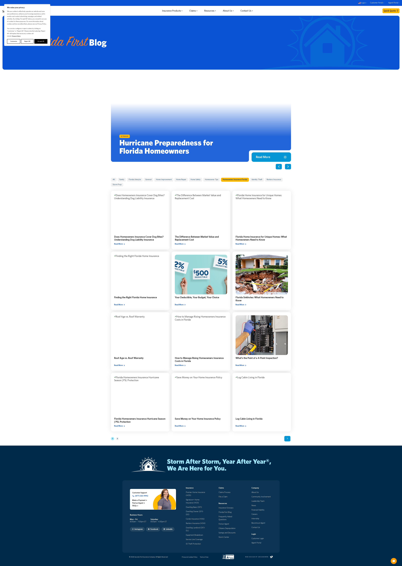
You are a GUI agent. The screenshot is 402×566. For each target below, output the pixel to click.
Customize (13, 41)
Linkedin (169, 529)
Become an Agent (258, 523)
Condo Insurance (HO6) (195, 519)
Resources (209, 11)
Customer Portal (376, 3)
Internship (255, 519)
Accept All (41, 41)
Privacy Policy (16, 36)
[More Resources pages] (215, 10)
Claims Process (224, 492)
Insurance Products (171, 11)
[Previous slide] (279, 166)
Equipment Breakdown (194, 535)
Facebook (154, 529)
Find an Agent (137, 503)
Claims (192, 11)
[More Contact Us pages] (252, 10)
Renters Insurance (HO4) (195, 523)
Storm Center (224, 537)
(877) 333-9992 (141, 496)
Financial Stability (257, 510)
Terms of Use (204, 557)
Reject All (27, 41)
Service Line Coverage (194, 539)
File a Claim (223, 497)
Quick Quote (390, 11)
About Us (227, 11)
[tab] (274, 73)
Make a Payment (139, 500)
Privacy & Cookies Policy (189, 557)
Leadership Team (257, 501)
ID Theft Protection (193, 544)
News (253, 506)
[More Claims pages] (197, 10)
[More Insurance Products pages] (182, 10)
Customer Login (257, 539)
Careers (254, 514)
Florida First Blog (225, 512)
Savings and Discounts (227, 533)
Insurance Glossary (226, 508)
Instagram (139, 529)
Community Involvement (261, 497)
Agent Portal (393, 3)
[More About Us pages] (233, 10)
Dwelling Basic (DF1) (194, 507)
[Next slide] (288, 166)
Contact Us (245, 11)
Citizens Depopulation (227, 528)
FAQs (134, 506)
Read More (263, 157)
